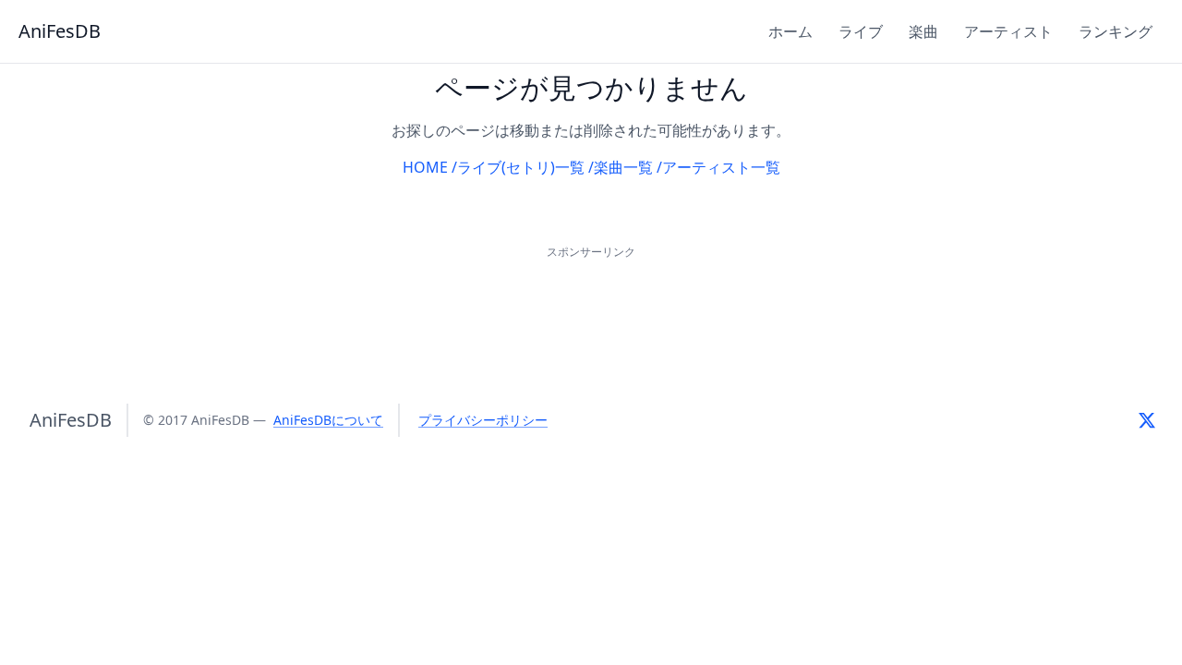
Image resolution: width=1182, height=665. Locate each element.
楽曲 (923, 31)
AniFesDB (59, 30)
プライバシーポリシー (483, 420)
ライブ (860, 31)
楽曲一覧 (623, 167)
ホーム (790, 31)
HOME (425, 167)
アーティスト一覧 (721, 167)
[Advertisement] (591, 304)
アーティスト (1008, 31)
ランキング (1115, 31)
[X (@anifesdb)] (1147, 420)
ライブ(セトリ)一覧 (521, 167)
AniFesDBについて (328, 420)
